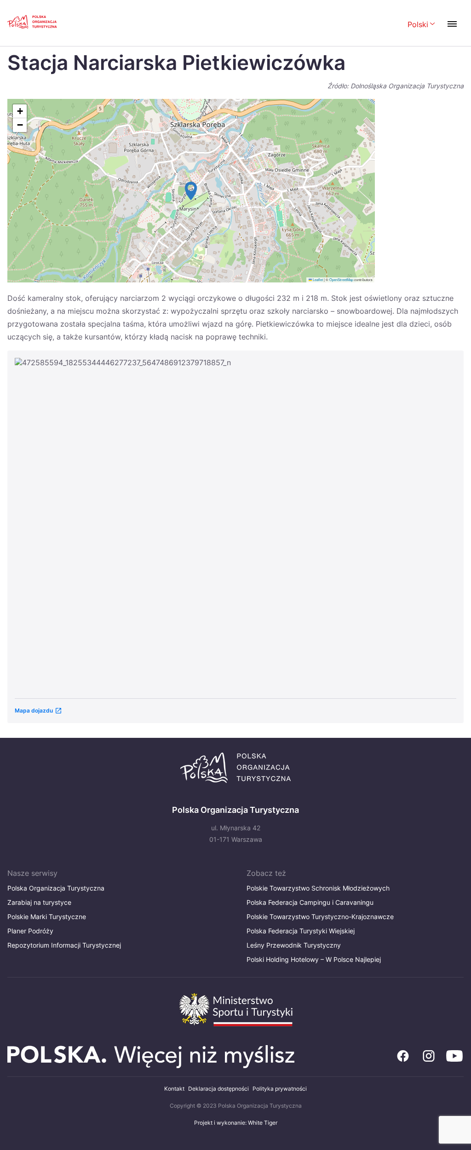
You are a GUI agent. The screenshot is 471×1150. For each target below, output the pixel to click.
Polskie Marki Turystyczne (46, 916)
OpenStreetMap (341, 279)
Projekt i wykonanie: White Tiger (235, 1122)
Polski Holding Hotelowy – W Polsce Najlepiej (314, 959)
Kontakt (174, 1088)
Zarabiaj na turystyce (39, 902)
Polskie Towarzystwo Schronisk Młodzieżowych (318, 888)
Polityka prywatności (280, 1088)
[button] (191, 191)
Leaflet (317, 279)
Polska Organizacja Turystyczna (55, 888)
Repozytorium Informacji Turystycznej (64, 945)
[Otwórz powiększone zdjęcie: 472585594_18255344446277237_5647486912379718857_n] (235, 523)
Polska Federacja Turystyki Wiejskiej (301, 931)
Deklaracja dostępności (218, 1088)
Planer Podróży (30, 931)
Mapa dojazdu (34, 710)
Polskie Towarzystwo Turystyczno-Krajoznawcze (320, 916)
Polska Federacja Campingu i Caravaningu (310, 902)
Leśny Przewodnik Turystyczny (294, 945)
